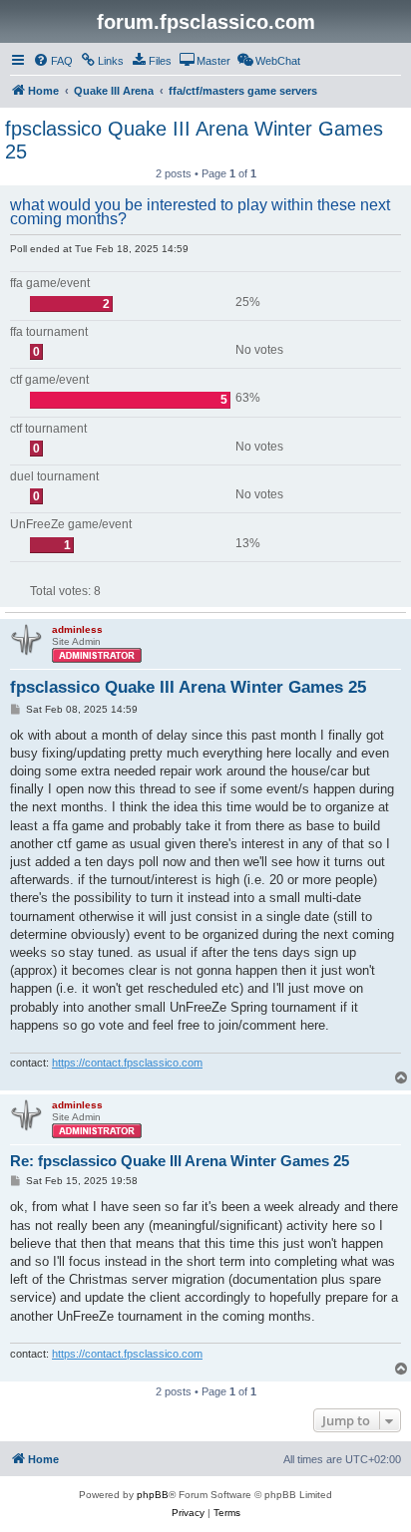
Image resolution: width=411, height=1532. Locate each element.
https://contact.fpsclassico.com (127, 1063)
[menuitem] (53, 61)
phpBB (153, 1494)
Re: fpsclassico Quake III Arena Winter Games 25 (179, 1160)
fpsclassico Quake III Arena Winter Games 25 (194, 140)
